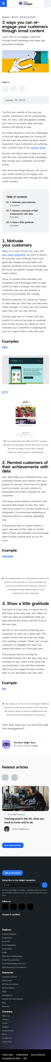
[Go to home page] (25, 3)
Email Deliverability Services (14, 963)
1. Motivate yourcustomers (23, 202)
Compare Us (7, 995)
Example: (14, 217)
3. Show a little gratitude (22, 222)
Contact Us (7, 1038)
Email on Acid (7, 1030)
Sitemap (5, 1006)
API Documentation (10, 984)
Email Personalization (11, 960)
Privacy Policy (7, 1054)
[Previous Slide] (5, 777)
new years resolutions (13, 254)
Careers (5, 1019)
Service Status (8, 988)
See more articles (12, 845)
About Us (6, 1016)
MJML (4, 952)
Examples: (15, 205)
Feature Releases (9, 934)
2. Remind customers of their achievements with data (24, 212)
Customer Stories (9, 977)
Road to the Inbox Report (12, 999)
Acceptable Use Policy (11, 1058)
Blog (4, 1002)
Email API (6, 941)
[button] (47, 3)
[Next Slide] (15, 777)
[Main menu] (3, 3)
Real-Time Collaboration (12, 956)
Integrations (7, 938)
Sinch (4, 1034)
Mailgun (5, 1027)
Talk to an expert (12, 872)
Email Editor (7, 949)
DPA (25, 1058)
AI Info (4, 1023)
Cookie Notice (22, 1054)
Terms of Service (38, 1054)
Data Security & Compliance (14, 967)
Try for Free (7, 1041)
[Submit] (44, 885)
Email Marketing (9, 945)
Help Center (7, 980)
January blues (38, 147)
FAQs (4, 991)
